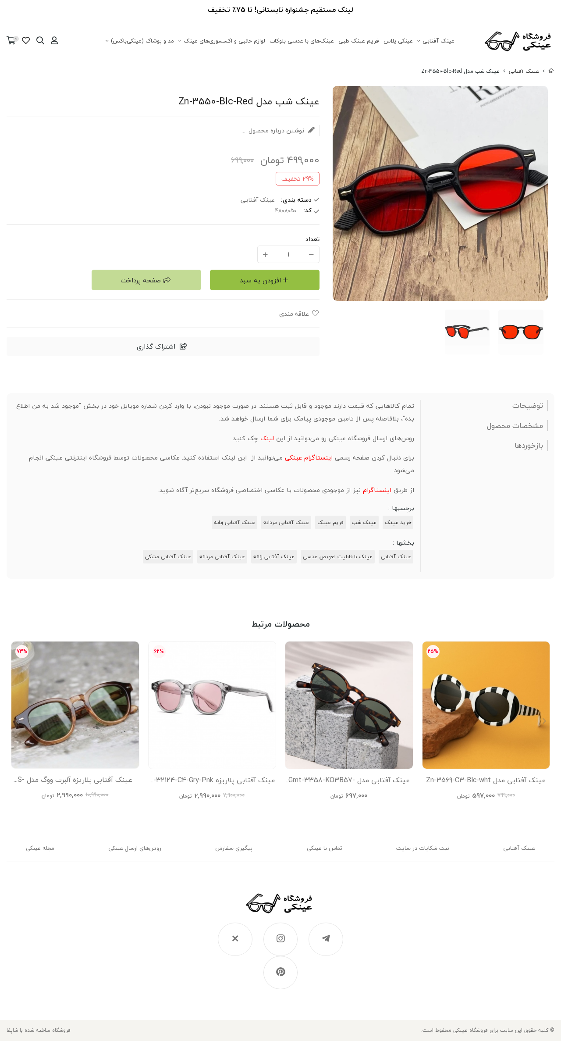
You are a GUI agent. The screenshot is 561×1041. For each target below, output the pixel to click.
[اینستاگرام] (281, 939)
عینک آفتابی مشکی (168, 556)
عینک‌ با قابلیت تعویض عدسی (338, 556)
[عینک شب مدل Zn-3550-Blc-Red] (281, 908)
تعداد (312, 239)
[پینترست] (281, 972)
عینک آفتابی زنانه (234, 522)
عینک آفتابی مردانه (286, 522)
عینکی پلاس (398, 41)
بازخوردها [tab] (529, 445)
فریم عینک (330, 522)
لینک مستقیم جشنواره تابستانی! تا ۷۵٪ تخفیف (280, 10)
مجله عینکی (40, 848)
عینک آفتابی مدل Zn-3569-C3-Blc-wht (486, 780)
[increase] (265, 254)
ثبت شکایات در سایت (422, 848)
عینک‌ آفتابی (438, 41)
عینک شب (364, 522)
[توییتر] (235, 939)
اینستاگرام (377, 490)
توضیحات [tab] (527, 405)
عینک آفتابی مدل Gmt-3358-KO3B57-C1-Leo (349, 782)
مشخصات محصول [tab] (515, 425)
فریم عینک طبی (358, 41)
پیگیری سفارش (233, 848)
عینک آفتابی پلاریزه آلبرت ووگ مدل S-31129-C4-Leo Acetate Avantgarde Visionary (75, 782)
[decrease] (311, 254)
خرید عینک (398, 522)
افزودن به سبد (260, 280)
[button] (17, 721)
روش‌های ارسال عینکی (134, 848)
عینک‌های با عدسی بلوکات (302, 41)
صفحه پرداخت (141, 280)
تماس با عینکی (324, 848)
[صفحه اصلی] (551, 71)
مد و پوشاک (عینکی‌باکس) (142, 41)
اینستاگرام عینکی (309, 457)
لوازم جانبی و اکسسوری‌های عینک (224, 41)
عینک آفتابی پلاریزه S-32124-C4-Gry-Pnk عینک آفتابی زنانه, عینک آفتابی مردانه (212, 782)
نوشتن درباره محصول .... (273, 130)
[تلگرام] (326, 939)
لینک (267, 438)
